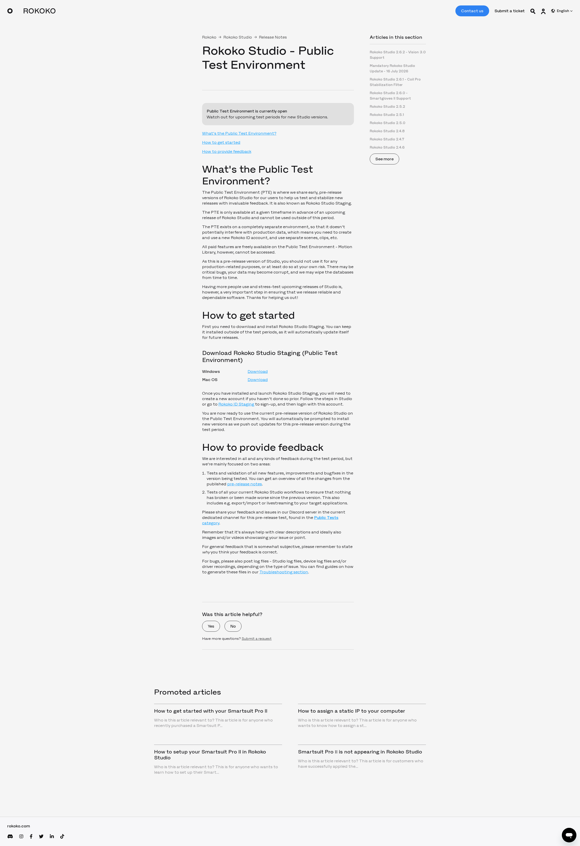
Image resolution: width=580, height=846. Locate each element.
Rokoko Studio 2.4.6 (387, 147)
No (233, 626)
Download (258, 371)
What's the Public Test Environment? (239, 133)
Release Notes (273, 37)
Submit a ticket (510, 11)
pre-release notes (244, 484)
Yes (211, 626)
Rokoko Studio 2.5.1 (387, 115)
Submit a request (257, 639)
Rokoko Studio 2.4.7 (387, 139)
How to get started (221, 142)
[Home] (31, 11)
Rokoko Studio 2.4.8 (387, 131)
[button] (543, 11)
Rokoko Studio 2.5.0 (387, 123)
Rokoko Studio (237, 37)
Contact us (472, 11)
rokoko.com (18, 826)
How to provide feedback (226, 151)
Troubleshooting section (283, 572)
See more (384, 159)
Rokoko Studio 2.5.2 (387, 106)
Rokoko (209, 37)
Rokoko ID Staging (236, 404)
